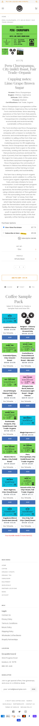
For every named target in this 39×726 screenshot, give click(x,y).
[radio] (3, 227)
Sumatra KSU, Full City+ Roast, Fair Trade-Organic (27, 489)
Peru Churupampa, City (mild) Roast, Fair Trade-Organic (27, 458)
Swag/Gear (6, 578)
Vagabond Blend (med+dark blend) (9, 519)
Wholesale (6, 585)
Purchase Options (9, 223)
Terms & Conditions (9, 623)
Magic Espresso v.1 (27, 432)
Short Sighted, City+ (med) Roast (9, 491)
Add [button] (9, 337)
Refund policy (26, 707)
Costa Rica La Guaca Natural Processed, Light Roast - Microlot (27, 356)
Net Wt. (19, 246)
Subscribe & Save (15, 233)
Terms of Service (12, 707)
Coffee (4, 569)
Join (33, 689)
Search (29, 701)
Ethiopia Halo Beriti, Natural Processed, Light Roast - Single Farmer (27, 391)
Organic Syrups (8, 572)
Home (4, 17)
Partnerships (18, 704)
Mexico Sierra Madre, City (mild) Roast (9, 459)
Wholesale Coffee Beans (11, 635)
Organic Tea (6, 575)
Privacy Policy (7, 619)
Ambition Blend (9, 327)
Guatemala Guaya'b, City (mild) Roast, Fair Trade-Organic (10, 425)
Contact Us (6, 615)
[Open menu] (5, 8)
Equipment (6, 582)
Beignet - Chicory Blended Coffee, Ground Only (27, 329)
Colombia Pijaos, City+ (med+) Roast (10, 357)
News (4, 592)
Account (5, 595)
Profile (19, 256)
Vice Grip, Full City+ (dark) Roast (27, 519)
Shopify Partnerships (10, 639)
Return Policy (7, 627)
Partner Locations (9, 588)
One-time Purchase (13, 227)
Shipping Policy (7, 631)
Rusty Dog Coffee (14, 701)
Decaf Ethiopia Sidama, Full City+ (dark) (9, 393)
